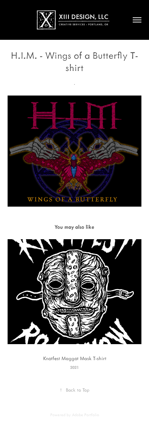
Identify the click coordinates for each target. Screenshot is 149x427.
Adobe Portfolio (85, 414)
